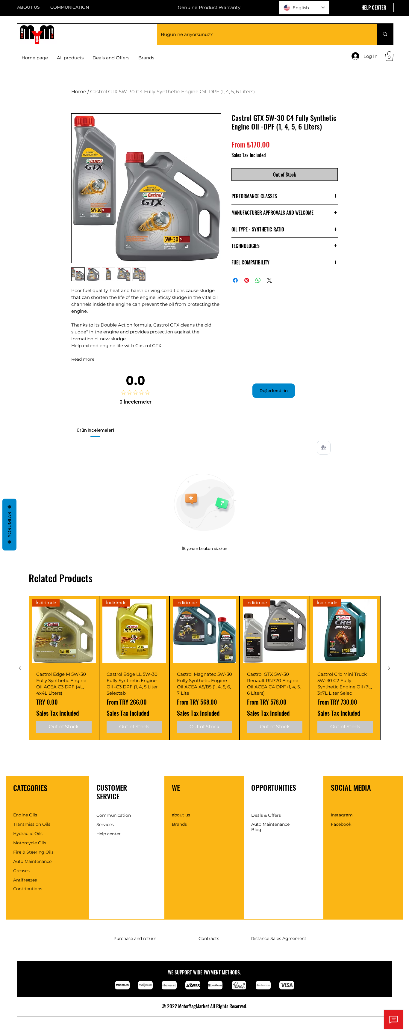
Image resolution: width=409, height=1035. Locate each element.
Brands (179, 824)
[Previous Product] (20, 668)
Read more (82, 359)
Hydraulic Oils (28, 833)
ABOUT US (28, 7)
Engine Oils (25, 815)
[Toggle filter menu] (324, 448)
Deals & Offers (266, 815)
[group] (204, 668)
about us (181, 815)
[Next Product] (389, 668)
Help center (108, 834)
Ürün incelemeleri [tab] (95, 430)
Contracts (209, 938)
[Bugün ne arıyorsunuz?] (385, 34)
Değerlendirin (274, 391)
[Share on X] (269, 280)
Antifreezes (25, 880)
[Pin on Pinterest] (246, 280)
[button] (146, 57)
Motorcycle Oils (29, 843)
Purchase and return (134, 938)
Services (105, 824)
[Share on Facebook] (235, 280)
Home (78, 91)
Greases (21, 870)
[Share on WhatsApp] (258, 280)
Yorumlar (9, 524)
